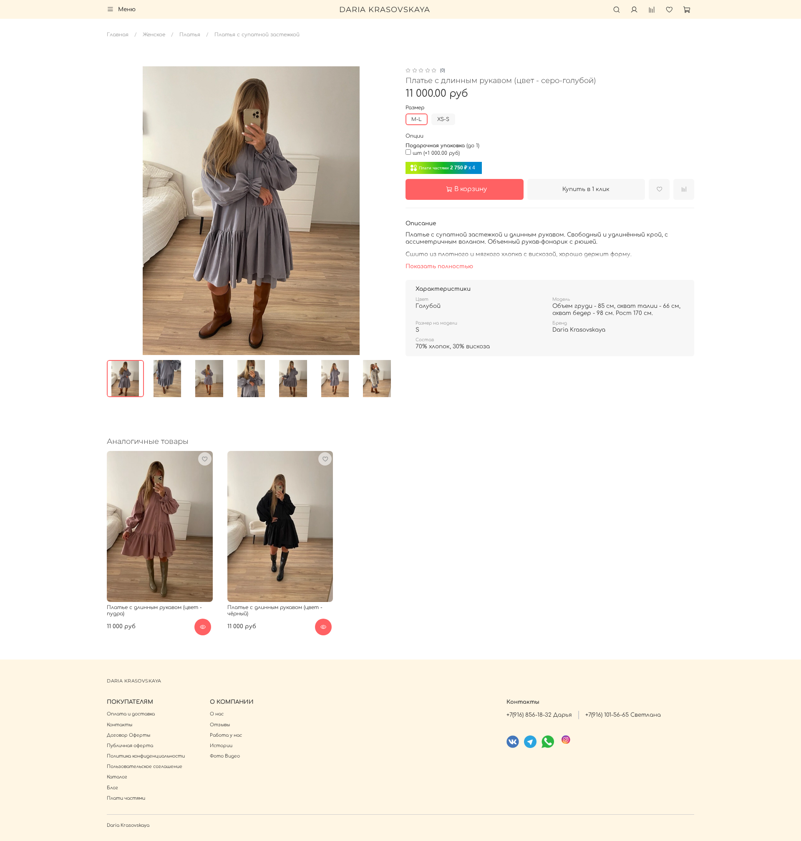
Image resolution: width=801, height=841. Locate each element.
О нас (217, 714)
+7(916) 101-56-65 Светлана (623, 715)
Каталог (117, 777)
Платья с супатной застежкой (257, 35)
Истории (221, 745)
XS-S (443, 119)
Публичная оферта (130, 745)
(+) (436, 153)
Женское (154, 35)
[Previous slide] (116, 210)
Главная (117, 35)
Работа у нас (226, 735)
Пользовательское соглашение (144, 766)
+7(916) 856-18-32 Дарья (539, 715)
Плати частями (126, 798)
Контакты (119, 725)
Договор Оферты (128, 735)
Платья (189, 35)
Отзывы (220, 725)
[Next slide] (385, 210)
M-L (416, 119)
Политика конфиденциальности (146, 756)
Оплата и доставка (131, 714)
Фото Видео (225, 756)
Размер (415, 108)
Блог (112, 788)
